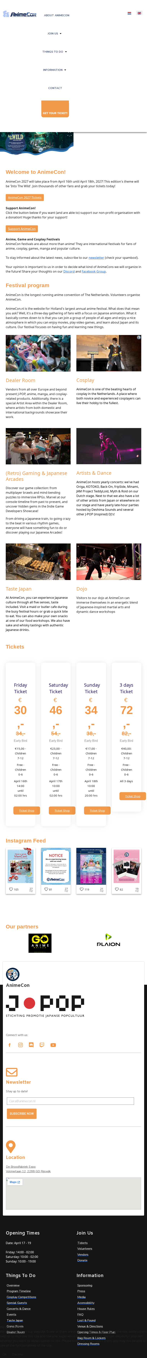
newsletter (96, 258)
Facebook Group (94, 271)
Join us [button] (53, 33)
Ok (4, 1354)
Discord (69, 271)
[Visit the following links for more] (9, 1045)
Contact (55, 88)
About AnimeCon (56, 15)
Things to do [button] (52, 52)
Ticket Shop (26, 810)
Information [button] (53, 70)
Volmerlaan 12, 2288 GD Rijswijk (28, 1171)
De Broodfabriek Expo (21, 1167)
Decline (17, 1354)
